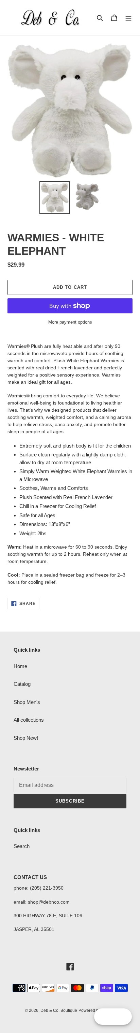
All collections (29, 720)
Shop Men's (27, 702)
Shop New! (26, 738)
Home (20, 666)
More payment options (70, 322)
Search (22, 846)
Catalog (22, 684)
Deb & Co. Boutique (58, 1010)
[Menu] (128, 17)
